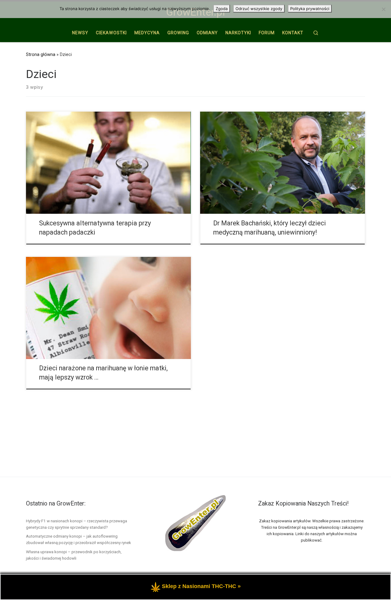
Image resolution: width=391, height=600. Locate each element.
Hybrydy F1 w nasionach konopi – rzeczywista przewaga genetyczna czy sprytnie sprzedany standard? (76, 524)
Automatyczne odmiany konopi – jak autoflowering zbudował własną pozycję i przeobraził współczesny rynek (78, 539)
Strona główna (40, 54)
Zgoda (222, 8)
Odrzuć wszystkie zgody (259, 8)
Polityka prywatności (309, 8)
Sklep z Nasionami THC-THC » (201, 586)
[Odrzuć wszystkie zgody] (383, 9)
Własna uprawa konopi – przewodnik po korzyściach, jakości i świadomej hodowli (74, 555)
